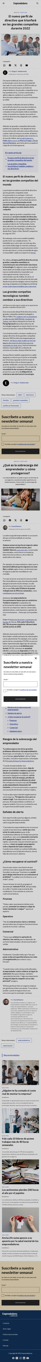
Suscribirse (20, 699)
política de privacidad (28, 690)
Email (6, 679)
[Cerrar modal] (36, 658)
